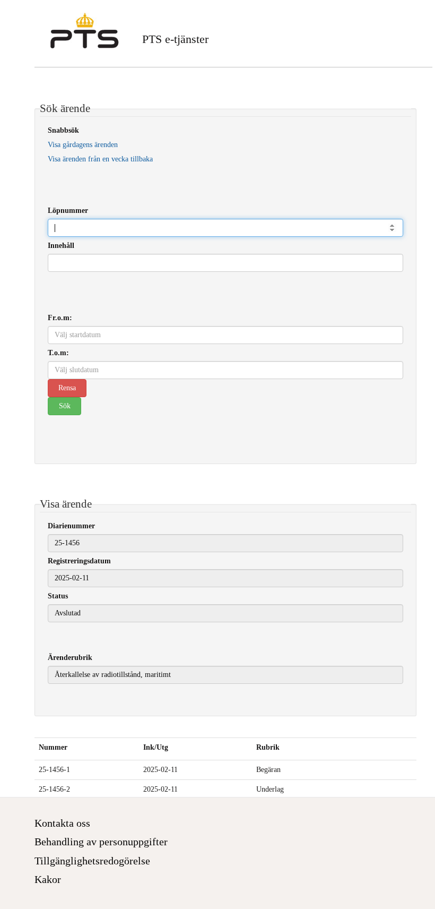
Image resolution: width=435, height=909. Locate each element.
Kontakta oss (62, 823)
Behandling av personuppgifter (101, 841)
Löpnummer (68, 211)
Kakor (47, 879)
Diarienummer (71, 526)
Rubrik (268, 747)
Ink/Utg (155, 747)
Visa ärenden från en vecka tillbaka (100, 159)
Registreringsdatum (79, 561)
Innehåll (61, 246)
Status (58, 596)
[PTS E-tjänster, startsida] (84, 30)
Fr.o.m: (60, 318)
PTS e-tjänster (175, 39)
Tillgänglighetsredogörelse (92, 861)
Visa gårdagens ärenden (83, 145)
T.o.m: (58, 353)
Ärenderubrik (70, 658)
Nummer (53, 747)
